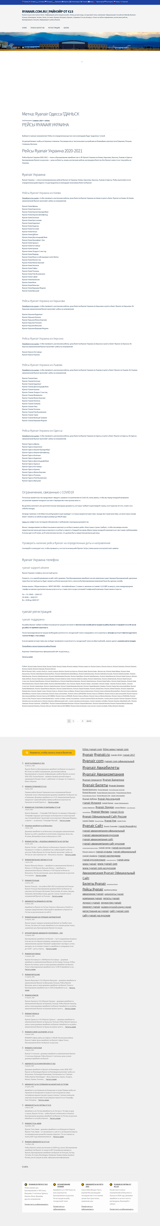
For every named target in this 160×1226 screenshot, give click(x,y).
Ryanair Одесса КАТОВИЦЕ (45, 696)
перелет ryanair (91, 906)
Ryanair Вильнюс (89, 792)
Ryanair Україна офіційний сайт (119, 701)
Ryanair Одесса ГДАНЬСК (95, 693)
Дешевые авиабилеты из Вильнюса (38, 825)
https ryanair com (92, 749)
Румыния (125, 2)
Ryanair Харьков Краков (101, 703)
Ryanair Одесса (106, 666)
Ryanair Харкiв (27, 669)
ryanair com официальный (119, 761)
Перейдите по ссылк (30, 198)
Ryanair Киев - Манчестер (96, 671)
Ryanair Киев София (41, 684)
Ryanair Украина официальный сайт (55, 701)
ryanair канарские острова (90, 848)
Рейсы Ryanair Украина (116, 706)
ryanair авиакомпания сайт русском (104, 843)
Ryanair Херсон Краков (79, 706)
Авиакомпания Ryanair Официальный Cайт (109, 875)
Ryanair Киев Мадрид (37, 681)
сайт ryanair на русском (96, 915)
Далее (89, 721)
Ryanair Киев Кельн (94, 679)
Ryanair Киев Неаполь (88, 681)
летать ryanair (111, 898)
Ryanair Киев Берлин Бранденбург (42, 674)
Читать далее (27, 657)
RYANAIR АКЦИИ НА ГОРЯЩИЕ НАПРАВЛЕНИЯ (43, 917)
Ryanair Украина (118, 666)
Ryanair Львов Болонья (52, 686)
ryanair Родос (121, 821)
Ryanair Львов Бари (36, 686)
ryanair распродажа (109, 855)
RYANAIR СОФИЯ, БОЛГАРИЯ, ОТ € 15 (39, 1032)
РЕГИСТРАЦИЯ (54, 28)
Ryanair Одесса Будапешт (58, 693)
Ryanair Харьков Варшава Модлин (62, 703)
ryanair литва (105, 847)
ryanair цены (123, 859)
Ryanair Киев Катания (63, 679)
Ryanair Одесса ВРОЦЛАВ (77, 693)
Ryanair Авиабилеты (101, 767)
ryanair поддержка (72, 698)
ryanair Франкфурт (127, 826)
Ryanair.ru (102, 754)
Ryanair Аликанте (92, 779)
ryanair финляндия (111, 860)
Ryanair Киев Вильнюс (91, 676)
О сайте (25, 1166)
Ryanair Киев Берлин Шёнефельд (66, 674)
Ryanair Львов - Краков (107, 684)
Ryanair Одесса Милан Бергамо (100, 696)
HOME (24, 28)
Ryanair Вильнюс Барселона (106, 793)
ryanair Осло (117, 811)
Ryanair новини (72, 666)
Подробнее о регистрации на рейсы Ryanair (39, 646)
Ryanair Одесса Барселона (84, 691)
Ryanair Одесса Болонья (39, 693)
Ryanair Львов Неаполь (64, 688)
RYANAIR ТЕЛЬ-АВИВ (33, 1123)
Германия (58, 2)
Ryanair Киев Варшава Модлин (59, 676)
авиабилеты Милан (110, 890)
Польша (49, 2)
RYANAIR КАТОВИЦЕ (33, 954)
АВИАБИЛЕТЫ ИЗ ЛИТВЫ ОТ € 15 (38, 1105)
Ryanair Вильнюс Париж (89, 795)
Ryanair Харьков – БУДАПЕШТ (39, 703)
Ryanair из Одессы (71, 671)
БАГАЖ (66, 28)
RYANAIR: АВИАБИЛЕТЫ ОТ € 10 (37, 1142)
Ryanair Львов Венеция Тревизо (95, 686)
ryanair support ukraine (56, 671)
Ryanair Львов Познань (112, 688)
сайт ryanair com (119, 911)
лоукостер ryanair (111, 902)
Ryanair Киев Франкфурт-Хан (59, 684)
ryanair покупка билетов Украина (91, 698)
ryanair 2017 (129, 754)
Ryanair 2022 (31, 671)
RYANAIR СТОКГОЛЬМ (33, 1048)
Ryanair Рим (110, 820)
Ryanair (88, 754)
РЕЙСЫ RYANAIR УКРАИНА (45, 124)
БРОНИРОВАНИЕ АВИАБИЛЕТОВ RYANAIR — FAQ (44, 933)
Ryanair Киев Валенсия (40, 676)
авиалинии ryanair (93, 893)
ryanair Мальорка (130, 807)
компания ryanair (92, 898)
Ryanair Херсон (50, 669)
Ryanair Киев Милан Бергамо (70, 681)
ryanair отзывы (60, 698)
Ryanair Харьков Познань (31, 706)
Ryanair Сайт (93, 825)
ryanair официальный (124, 851)
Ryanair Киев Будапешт (121, 674)
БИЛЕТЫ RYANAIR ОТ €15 (35, 763)
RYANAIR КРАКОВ (31, 995)
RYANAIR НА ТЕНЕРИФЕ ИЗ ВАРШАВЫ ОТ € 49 (42, 807)
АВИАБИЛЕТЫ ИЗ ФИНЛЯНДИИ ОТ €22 (40, 1063)
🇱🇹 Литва (25, 2)
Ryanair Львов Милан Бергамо (45, 688)
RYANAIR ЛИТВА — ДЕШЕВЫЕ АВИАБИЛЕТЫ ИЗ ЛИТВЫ (47, 841)
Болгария (109, 2)
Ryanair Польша (99, 821)
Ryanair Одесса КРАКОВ (64, 696)
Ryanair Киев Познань (118, 681)
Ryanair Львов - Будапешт (90, 684)
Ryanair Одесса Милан (80, 696)
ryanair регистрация (111, 698)
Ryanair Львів (51, 666)
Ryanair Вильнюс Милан (123, 793)
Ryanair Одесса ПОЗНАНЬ (120, 696)
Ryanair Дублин (90, 799)
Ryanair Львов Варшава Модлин (72, 686)
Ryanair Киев (32, 666)
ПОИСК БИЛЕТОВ (37, 28)
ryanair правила (90, 855)
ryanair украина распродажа (79, 701)
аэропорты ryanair (114, 894)
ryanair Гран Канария (118, 796)
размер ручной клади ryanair (116, 906)
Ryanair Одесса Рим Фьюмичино (42, 698)
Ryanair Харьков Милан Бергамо (121, 703)
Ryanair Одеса (96, 666)
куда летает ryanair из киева (97, 706)
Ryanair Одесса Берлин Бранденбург (107, 691)
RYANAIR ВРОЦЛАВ (32, 974)
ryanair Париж (88, 821)
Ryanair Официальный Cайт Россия (104, 816)
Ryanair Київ (41, 666)
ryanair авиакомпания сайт (98, 839)
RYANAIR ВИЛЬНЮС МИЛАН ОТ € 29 (38, 860)
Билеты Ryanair (94, 883)
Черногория (100, 2)
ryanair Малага (120, 808)
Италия (84, 2)
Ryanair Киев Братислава (103, 674)
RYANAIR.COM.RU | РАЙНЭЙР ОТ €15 (47, 11)
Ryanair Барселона (113, 779)
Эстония (41, 2)
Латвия (33, 2)
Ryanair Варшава (103, 790)
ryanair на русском (121, 847)
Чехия (117, 2)
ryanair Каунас (107, 803)
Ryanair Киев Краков (109, 679)
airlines (47, 120)
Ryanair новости (84, 666)
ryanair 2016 (116, 755)
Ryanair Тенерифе (111, 826)
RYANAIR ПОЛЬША (32, 880)
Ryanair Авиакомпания (103, 774)
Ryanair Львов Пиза (97, 688)
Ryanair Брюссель (90, 789)
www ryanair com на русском (99, 868)
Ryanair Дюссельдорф (109, 798)
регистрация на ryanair (96, 911)
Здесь (24, 522)
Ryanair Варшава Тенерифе (117, 790)
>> (68, 651)
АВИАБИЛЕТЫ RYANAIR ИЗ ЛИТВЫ (38, 901)
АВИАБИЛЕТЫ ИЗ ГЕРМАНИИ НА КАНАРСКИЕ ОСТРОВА (46, 1084)
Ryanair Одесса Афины (66, 691)
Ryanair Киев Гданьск (123, 676)
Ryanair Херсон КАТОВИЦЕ (61, 706)
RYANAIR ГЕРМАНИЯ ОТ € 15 (35, 786)
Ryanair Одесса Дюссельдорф (115, 693)
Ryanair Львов (61, 666)
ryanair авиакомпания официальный (104, 830)
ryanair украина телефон (99, 701)
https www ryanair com (116, 749)
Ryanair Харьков (38, 669)
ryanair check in (41, 671)
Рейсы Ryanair (93, 889)
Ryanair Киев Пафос (104, 681)
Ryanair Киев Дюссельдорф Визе (43, 679)
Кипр (91, 2)
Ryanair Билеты (95, 785)
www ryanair (90, 863)
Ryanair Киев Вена (77, 676)
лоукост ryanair (91, 902)
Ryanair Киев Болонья (86, 674)
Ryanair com (93, 760)
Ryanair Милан (100, 811)
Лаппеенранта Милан (112, 884)
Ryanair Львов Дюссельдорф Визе (118, 686)
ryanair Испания (92, 802)
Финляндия (75, 2)
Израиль (66, 2)
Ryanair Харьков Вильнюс (83, 703)
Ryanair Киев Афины (113, 671)
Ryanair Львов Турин (38, 691)
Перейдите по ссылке (30, 344)
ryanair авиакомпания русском (101, 835)
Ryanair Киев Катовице (79, 679)
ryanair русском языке (94, 859)
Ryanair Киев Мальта (52, 681)
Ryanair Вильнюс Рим (103, 796)
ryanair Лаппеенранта (121, 803)
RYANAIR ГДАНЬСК (32, 1013)
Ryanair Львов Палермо (81, 688)
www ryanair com (107, 863)
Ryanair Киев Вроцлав (107, 676)
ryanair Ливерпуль (89, 808)
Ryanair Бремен (116, 785)
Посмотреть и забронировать (36, 1204)
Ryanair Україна (130, 666)
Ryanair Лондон (105, 807)
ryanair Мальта (86, 812)
